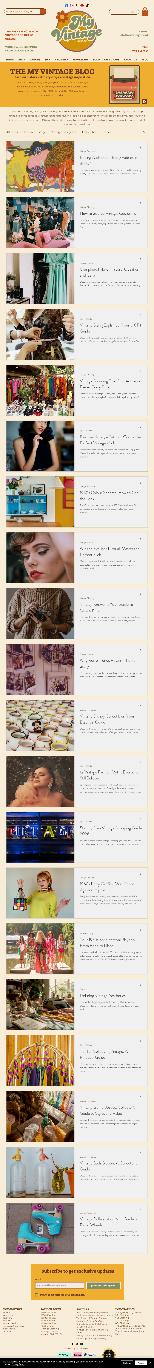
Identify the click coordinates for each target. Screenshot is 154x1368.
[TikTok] (87, 5)
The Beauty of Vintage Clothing (91, 1318)
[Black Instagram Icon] (81, 1344)
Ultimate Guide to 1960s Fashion (92, 1324)
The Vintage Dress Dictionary (130, 1326)
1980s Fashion (48, 1323)
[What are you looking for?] (43, 11)
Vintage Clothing (87, 207)
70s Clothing (122, 1320)
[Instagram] (72, 5)
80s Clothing (122, 1323)
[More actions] (141, 147)
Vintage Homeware (88, 486)
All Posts (12, 132)
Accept (141, 1362)
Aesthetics (84, 989)
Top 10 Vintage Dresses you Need (92, 1312)
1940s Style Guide (85, 1327)
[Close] (150, 1363)
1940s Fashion (48, 1312)
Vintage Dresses (49, 1331)
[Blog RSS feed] (144, 102)
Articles (7, 1331)
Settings (127, 1362)
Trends (106, 132)
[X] (77, 5)
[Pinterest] (82, 5)
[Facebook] (67, 5)
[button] (145, 11)
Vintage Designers (63, 132)
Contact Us (9, 1328)
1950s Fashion (48, 1315)
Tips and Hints (86, 319)
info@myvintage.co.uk (134, 35)
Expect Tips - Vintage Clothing (91, 1338)
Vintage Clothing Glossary (129, 1312)
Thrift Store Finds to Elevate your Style (94, 1315)
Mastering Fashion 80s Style (90, 1321)
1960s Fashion (48, 1318)
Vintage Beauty (86, 542)
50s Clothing (122, 1315)
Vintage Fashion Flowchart (129, 1328)
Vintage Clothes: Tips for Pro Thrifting (94, 1335)
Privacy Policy (18, 1364)
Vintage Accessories (88, 1213)
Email (39, 1279)
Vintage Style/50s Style (53, 1334)
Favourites (89, 132)
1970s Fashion (48, 1320)
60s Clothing (122, 1317)
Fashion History (34, 132)
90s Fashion (47, 1326)
